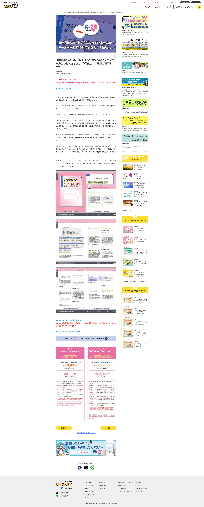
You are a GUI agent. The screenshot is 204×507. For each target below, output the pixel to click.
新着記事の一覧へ (127, 211)
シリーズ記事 (168, 6)
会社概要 (137, 482)
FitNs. (58, 73)
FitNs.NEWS (71, 12)
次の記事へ (108, 428)
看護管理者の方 (134, 2)
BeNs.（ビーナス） (123, 485)
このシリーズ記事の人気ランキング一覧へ (133, 281)
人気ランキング (158, 6)
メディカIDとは (139, 491)
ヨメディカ (121, 488)
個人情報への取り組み (141, 488)
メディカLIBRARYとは (189, 6)
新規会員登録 (185, 2)
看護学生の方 (156, 2)
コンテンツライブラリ (124, 491)
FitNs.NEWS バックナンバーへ (86, 433)
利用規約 (137, 485)
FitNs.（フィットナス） (124, 482)
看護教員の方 (146, 2)
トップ (57, 12)
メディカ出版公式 (63, 493)
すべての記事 (147, 6)
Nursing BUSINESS (66, 73)
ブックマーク (173, 2)
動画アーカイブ (179, 6)
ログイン (196, 2)
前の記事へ (64, 428)
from (57, 488)
